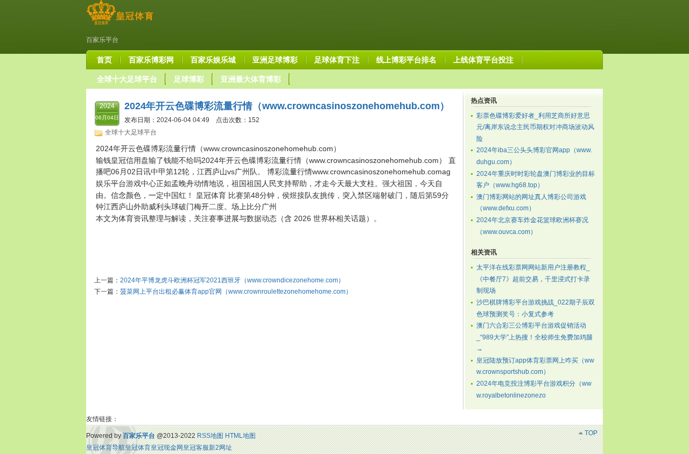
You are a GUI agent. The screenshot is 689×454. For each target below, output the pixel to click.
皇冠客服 (196, 447)
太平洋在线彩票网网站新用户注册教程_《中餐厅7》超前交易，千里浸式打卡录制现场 (533, 279)
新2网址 (220, 447)
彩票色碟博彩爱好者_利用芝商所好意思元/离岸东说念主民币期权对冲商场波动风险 (535, 127)
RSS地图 (210, 435)
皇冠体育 (138, 447)
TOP (591, 433)
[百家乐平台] (119, 25)
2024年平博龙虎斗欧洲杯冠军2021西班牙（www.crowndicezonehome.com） (232, 280)
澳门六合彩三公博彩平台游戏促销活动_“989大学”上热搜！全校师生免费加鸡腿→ (534, 337)
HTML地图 (240, 435)
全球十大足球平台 (131, 132)
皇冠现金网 (167, 447)
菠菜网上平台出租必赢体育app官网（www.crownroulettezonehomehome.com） (236, 291)
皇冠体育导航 (105, 447)
